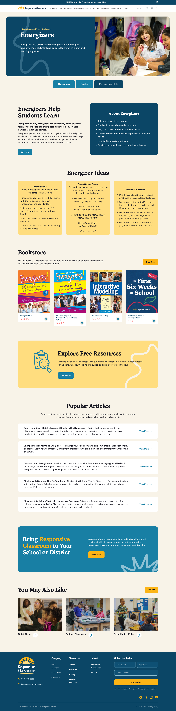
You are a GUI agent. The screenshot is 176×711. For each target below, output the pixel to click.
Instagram (151, 697)
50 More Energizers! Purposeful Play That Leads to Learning (66, 318)
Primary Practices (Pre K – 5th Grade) (35, 29)
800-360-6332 (27, 679)
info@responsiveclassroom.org (33, 684)
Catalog (72, 675)
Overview (64, 84)
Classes (69, 33)
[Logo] (32, 8)
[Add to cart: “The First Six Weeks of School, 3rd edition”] (154, 321)
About (125, 8)
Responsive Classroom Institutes (76, 8)
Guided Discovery (88, 617)
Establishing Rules (136, 617)
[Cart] (157, 8)
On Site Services (55, 8)
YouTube (156, 697)
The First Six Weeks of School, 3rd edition (136, 317)
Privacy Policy (153, 706)
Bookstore (105, 8)
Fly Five (96, 8)
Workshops (70, 26)
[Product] (34, 291)
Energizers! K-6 (26, 316)
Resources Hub (108, 84)
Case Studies (56, 673)
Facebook (140, 697)
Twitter (146, 697)
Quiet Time (40, 617)
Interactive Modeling (100, 316)
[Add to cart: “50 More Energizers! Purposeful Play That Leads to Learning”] (82, 323)
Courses (69, 29)
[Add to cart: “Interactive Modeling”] (118, 319)
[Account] (152, 8)
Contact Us (137, 8)
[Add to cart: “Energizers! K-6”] (46, 319)
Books (84, 84)
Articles (72, 665)
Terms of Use (141, 706)
